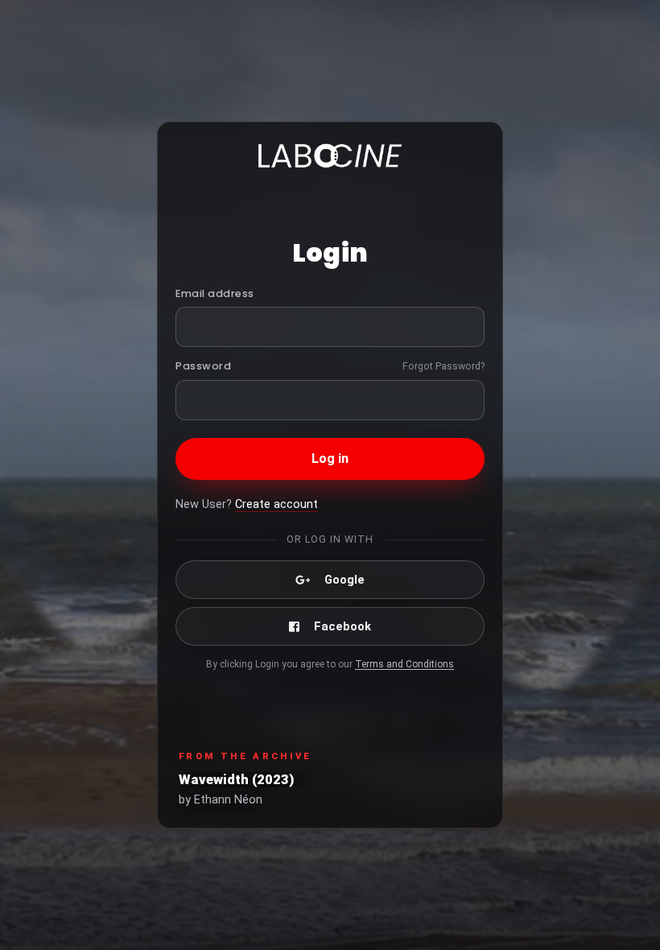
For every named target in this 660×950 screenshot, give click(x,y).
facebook (342, 626)
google (344, 579)
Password (203, 366)
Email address (214, 293)
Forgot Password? (443, 366)
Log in (330, 458)
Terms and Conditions (404, 664)
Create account (276, 504)
